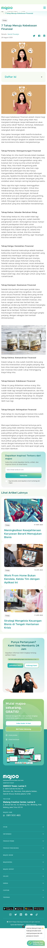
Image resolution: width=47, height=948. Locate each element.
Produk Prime (8, 841)
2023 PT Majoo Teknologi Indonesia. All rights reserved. (24, 922)
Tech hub (6, 799)
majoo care (7, 812)
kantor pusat (8, 783)
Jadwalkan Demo (15, 665)
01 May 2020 (38, 525)
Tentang (6, 897)
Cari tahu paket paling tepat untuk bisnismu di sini (23, 659)
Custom (6, 890)
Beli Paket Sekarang (23, 729)
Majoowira (7, 862)
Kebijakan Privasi (31, 925)
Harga (5, 883)
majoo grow (8, 855)
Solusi (5, 876)
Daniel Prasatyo (13, 34)
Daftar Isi (10, 77)
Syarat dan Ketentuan (17, 925)
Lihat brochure (13, 739)
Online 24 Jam (38, 944)
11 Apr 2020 (38, 615)
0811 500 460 (13, 815)
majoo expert (8, 869)
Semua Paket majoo (23, 2)
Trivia (5, 20)
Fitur (5, 827)
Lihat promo (12, 735)
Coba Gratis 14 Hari (23, 723)
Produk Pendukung (11, 848)
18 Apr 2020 (38, 570)
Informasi (7, 834)
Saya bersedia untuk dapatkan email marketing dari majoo (24, 482)
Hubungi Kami (31, 665)
